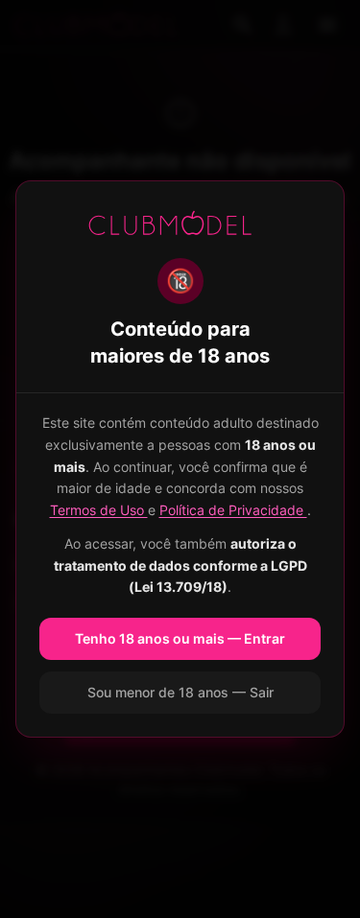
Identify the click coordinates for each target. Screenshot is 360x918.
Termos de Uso (99, 510)
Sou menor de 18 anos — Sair (180, 692)
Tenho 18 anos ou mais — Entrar (180, 638)
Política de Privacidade (233, 510)
